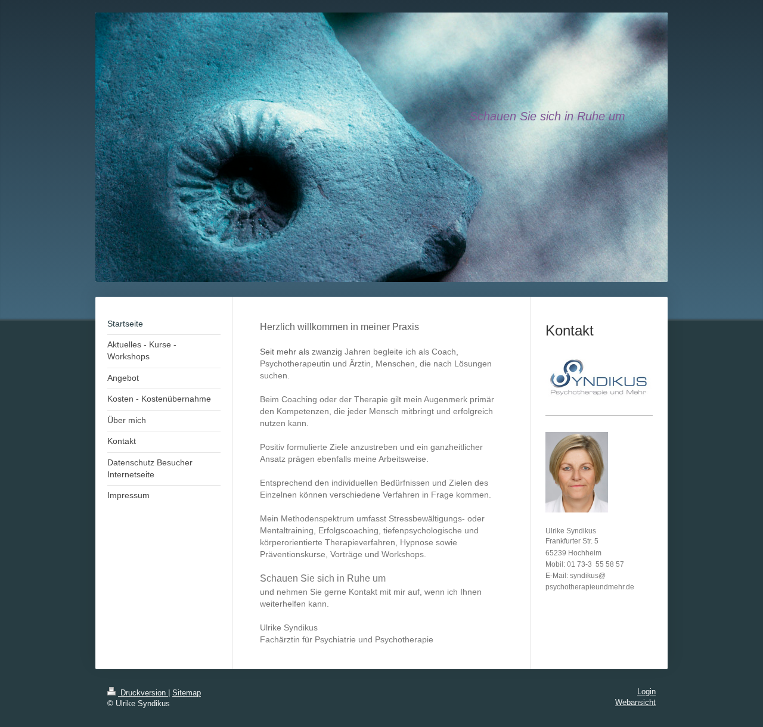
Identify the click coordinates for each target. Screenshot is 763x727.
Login (646, 692)
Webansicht (635, 702)
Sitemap (186, 693)
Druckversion (143, 693)
